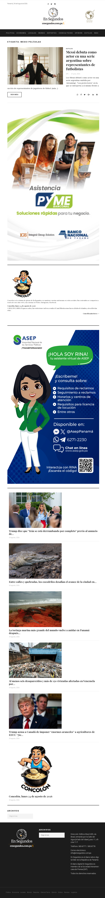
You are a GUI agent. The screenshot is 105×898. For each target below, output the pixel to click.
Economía (21, 33)
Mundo (41, 33)
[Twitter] (51, 4)
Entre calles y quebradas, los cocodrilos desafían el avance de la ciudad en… (52, 581)
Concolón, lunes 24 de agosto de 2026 (21, 306)
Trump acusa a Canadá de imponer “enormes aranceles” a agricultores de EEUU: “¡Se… (52, 733)
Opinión (78, 33)
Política (10, 33)
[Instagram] (54, 4)
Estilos (88, 33)
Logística (74, 892)
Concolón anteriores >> (91, 314)
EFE (67, 74)
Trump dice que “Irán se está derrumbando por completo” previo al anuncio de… (53, 532)
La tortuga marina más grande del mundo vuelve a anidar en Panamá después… (49, 632)
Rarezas (67, 892)
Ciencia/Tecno (66, 33)
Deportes (52, 33)
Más (96, 33)
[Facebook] (48, 4)
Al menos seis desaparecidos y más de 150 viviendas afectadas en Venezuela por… (52, 682)
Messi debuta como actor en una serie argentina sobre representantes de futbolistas (81, 60)
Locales (32, 33)
